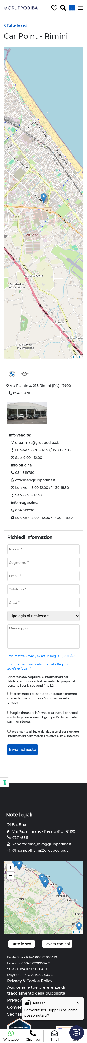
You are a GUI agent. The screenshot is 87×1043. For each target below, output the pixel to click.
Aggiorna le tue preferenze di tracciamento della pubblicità (36, 990)
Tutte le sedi (17, 25)
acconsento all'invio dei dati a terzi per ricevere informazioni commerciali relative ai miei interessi (43, 734)
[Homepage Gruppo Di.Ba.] (21, 8)
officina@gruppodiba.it (35, 480)
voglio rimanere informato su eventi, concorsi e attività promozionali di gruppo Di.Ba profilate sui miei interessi (42, 717)
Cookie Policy (39, 981)
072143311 (19, 838)
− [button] (10, 875)
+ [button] (10, 868)
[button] (11, 1036)
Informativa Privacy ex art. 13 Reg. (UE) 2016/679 (41, 656)
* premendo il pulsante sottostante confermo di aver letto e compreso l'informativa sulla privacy (42, 698)
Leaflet (77, 357)
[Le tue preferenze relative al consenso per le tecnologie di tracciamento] (4, 782)
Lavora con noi (57, 944)
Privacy (14, 981)
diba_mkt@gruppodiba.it (36, 442)
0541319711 (21, 393)
